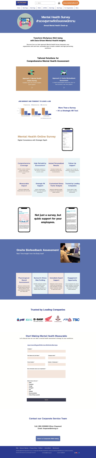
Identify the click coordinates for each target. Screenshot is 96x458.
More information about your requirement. (36, 368)
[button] (59, 3)
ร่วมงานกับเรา (48, 448)
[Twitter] (79, 452)
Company (29, 348)
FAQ (17, 448)
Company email (51, 355)
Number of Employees (52, 362)
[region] (24, 168)
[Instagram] (77, 452)
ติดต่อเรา (40, 448)
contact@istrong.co (47, 452)
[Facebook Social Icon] (74, 452)
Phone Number (30, 362)
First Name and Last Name (33, 355)
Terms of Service (24, 448)
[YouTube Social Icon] (76, 452)
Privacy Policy (33, 448)
